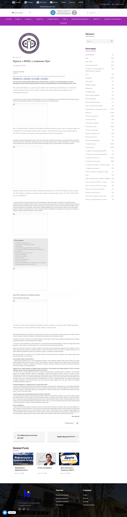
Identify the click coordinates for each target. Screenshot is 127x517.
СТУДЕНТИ (39, 19)
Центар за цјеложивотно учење (100, 199)
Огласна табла (100, 119)
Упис (100, 175)
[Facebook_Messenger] (5, 512)
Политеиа (18, 2)
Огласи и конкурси (100, 116)
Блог (100, 74)
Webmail (55, 2)
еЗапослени (43, 2)
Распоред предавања (100, 140)
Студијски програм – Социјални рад (100, 165)
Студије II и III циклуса (100, 161)
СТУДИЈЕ (28, 19)
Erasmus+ (72, 2)
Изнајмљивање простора (47, 6)
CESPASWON (100, 55)
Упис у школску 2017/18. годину (100, 185)
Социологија (100, 147)
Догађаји (100, 78)
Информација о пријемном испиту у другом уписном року (22, 470)
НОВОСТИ (96, 19)
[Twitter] (24, 509)
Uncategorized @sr (100, 65)
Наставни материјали (100, 102)
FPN (100, 58)
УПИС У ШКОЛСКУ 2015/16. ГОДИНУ (100, 178)
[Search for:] (100, 41)
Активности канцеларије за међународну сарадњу (100, 70)
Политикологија (100, 126)
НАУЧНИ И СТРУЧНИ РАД (112, 19)
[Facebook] (20, 509)
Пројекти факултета (100, 133)
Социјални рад (100, 144)
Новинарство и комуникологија (100, 109)
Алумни (63, 2)
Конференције (100, 92)
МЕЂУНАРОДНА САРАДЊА (79, 19)
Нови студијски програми (100, 106)
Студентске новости (100, 158)
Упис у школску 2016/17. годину (100, 182)
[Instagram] (28, 509)
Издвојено (100, 88)
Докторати (100, 81)
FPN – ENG (100, 62)
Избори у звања (100, 85)
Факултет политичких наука (100, 189)
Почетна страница (99, 130)
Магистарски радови (100, 95)
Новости (100, 112)
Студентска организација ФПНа (100, 154)
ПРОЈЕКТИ (63, 23)
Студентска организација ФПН (99, 151)
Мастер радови (100, 99)
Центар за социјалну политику (100, 196)
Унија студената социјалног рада (99, 172)
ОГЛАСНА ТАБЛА (52, 19)
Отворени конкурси (100, 123)
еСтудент (30, 2)
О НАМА (17, 19)
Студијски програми (100, 168)
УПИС (64, 19)
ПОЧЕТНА (8, 19)
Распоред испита (100, 137)
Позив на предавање (45, 468)
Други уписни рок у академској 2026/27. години (67, 470)
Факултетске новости (100, 192)
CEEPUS (80, 2)
